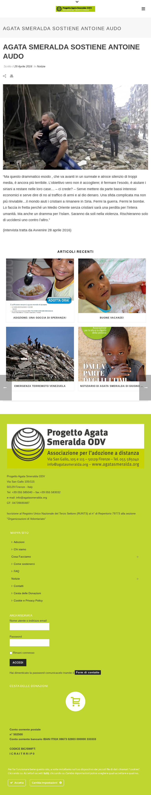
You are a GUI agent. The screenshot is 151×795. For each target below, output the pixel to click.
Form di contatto (87, 672)
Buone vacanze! (112, 317)
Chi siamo (20, 549)
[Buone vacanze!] (112, 286)
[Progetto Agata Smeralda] (75, 9)
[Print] (13, 75)
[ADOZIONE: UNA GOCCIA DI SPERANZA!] (40, 286)
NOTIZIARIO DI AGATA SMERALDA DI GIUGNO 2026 (113, 386)
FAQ (16, 571)
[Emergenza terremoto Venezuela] (40, 354)
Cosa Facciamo (21, 556)
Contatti (18, 585)
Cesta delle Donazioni (27, 593)
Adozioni (19, 542)
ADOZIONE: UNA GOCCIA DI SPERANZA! (39, 317)
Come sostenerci (24, 563)
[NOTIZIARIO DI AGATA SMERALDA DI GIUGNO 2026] (112, 354)
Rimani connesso (23, 652)
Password (16, 636)
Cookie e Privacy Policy (28, 600)
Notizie (41, 66)
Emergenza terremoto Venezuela (40, 386)
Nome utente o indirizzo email (28, 620)
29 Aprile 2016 (23, 66)
